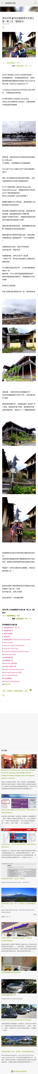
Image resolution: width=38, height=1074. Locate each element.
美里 (26, 691)
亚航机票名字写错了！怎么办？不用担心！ (13, 878)
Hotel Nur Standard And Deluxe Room (16, 651)
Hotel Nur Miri (8, 642)
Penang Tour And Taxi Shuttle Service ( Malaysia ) (16, 1020)
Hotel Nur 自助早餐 (10, 663)
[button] (3, 27)
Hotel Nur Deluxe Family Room (14, 645)
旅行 (4, 691)
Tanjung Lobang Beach (11, 681)
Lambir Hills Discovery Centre (14, 669)
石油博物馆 (8, 678)
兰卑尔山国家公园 (10, 666)
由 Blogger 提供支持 (20, 1071)
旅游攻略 (9, 691)
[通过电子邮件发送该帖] (31, 690)
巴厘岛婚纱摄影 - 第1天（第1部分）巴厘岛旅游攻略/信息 (17, 1051)
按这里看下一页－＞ (23, 66)
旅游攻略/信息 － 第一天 (12, 627)
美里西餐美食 (8, 657)
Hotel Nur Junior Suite (11, 648)
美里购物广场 (8, 660)
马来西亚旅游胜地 (18, 691)
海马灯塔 (7, 684)
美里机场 (7, 636)
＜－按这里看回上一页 (11, 63)
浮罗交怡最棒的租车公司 (8, 995)
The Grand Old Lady (11, 675)
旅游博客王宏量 (10, 3)
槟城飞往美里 (8, 633)
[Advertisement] (19, 728)
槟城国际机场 (8, 630)
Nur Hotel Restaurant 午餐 (12, 672)
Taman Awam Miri (10, 654)
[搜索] (35, 3)
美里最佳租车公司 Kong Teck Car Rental (17, 639)
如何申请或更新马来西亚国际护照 (11, 972)
